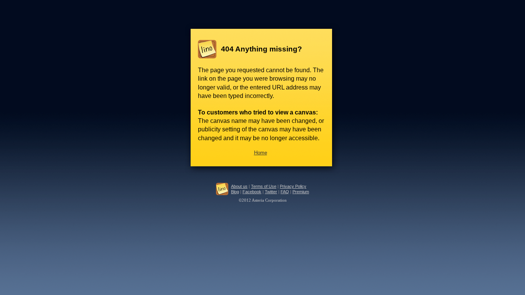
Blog (235, 191)
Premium (300, 191)
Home (260, 153)
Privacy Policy (293, 186)
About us (239, 186)
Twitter (271, 191)
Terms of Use (263, 186)
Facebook (252, 191)
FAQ (285, 191)
